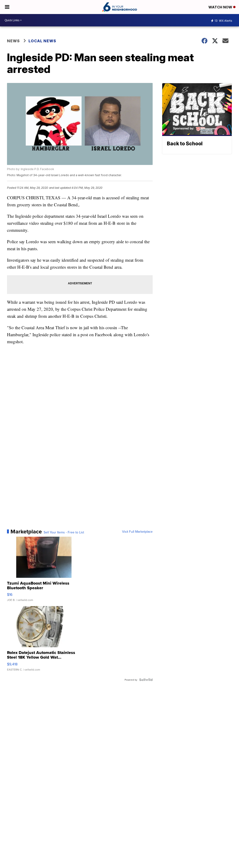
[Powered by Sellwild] (146, 679)
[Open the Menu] (7, 7)
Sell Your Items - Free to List (64, 532)
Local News (42, 41)
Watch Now (220, 7)
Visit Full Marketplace (137, 531)
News (13, 41)
